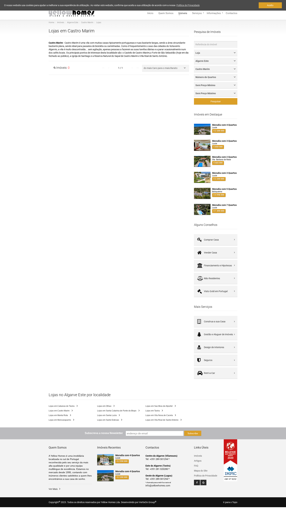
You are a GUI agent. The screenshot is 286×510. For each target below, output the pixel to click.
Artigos (197, 460)
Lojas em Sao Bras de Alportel (159, 406)
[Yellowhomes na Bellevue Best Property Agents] (230, 452)
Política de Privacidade (205, 475)
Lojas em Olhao (104, 406)
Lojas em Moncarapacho (60, 420)
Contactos (231, 13)
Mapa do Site (200, 470)
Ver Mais (53, 489)
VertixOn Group (147, 502)
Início (150, 13)
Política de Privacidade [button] (188, 5)
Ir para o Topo (230, 502)
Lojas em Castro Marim (59, 411)
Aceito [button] (270, 5)
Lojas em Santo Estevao (108, 420)
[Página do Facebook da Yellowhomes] (197, 482)
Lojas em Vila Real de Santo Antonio (162, 420)
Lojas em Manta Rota (58, 415)
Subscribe (193, 433)
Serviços (197, 13)
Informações (214, 13)
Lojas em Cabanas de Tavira (62, 406)
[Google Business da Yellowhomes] (203, 482)
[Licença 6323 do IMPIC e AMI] (230, 471)
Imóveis (182, 13)
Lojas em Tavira (152, 411)
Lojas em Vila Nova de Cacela (159, 415)
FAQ (196, 465)
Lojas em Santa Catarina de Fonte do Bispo (117, 411)
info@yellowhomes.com (157, 485)
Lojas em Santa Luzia (107, 415)
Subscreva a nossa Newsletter (104, 433)
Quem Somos (165, 13)
